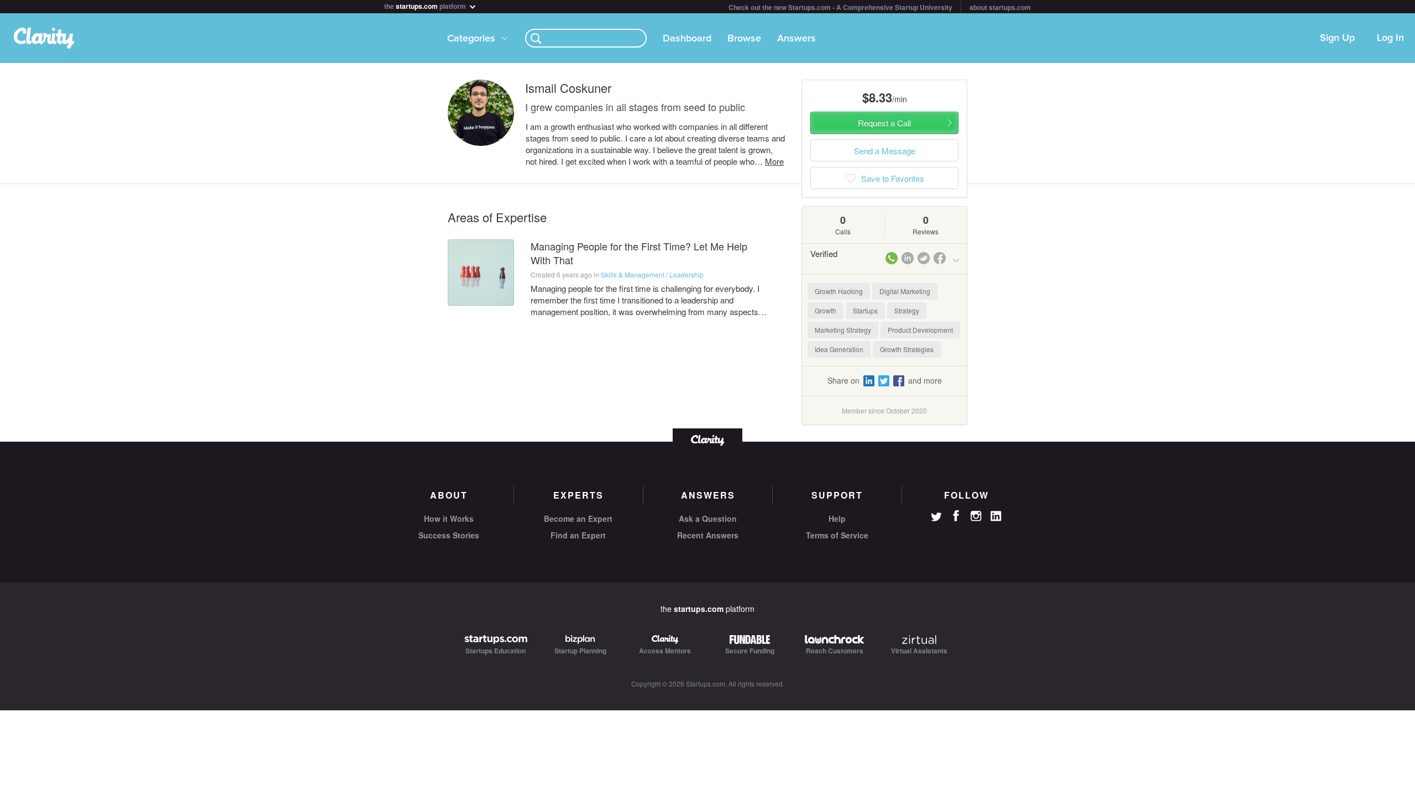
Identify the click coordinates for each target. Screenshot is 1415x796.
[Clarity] (707, 439)
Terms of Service (837, 535)
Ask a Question (708, 518)
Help (837, 518)
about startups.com (1000, 7)
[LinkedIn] (996, 516)
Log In (1390, 38)
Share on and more (884, 380)
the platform (426, 5)
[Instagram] (976, 516)
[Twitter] (936, 517)
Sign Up (1337, 38)
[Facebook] (956, 515)
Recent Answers (707, 535)
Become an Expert (578, 518)
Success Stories (448, 535)
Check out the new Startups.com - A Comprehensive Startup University (840, 7)
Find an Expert (578, 535)
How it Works (449, 518)
